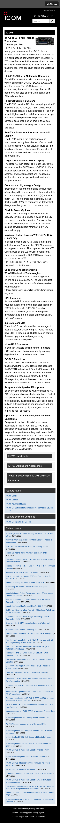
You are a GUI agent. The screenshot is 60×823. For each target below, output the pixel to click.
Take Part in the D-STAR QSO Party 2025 (22, 572)
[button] (52, 3)
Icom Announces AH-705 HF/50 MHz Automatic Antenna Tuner (30, 711)
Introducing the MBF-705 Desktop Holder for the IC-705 (28, 717)
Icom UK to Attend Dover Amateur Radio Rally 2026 (26, 552)
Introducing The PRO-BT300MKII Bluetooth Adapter (26, 586)
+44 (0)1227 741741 (44, 15)
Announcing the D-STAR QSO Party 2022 (22, 629)
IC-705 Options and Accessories (25, 465)
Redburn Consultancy (36, 816)
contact (46, 10)
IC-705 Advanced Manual (16, 503)
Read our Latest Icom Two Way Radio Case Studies (26, 672)
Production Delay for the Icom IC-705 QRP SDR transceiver (29, 773)
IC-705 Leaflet (11, 495)
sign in (52, 10)
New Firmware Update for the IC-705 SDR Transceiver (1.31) (30, 633)
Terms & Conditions (20, 808)
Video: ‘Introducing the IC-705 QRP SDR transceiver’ (27, 756)
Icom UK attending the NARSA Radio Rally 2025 (25, 582)
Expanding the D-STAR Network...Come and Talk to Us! (28, 623)
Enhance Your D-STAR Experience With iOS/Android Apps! (29, 685)
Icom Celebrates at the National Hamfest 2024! (24, 606)
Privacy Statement (36, 808)
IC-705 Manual (12, 499)
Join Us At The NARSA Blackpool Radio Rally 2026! (26, 546)
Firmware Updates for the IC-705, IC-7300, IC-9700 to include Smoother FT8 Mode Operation (30, 699)
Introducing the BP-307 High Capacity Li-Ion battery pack (28, 737)
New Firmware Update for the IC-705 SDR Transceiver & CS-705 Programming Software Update (30, 641)
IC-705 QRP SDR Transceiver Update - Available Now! (27, 749)
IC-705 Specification (18, 456)
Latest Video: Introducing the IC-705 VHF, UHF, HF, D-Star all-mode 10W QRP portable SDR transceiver (30, 787)
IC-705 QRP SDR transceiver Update (20, 769)
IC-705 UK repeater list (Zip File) (18, 521)
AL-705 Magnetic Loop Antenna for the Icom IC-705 (26, 724)
